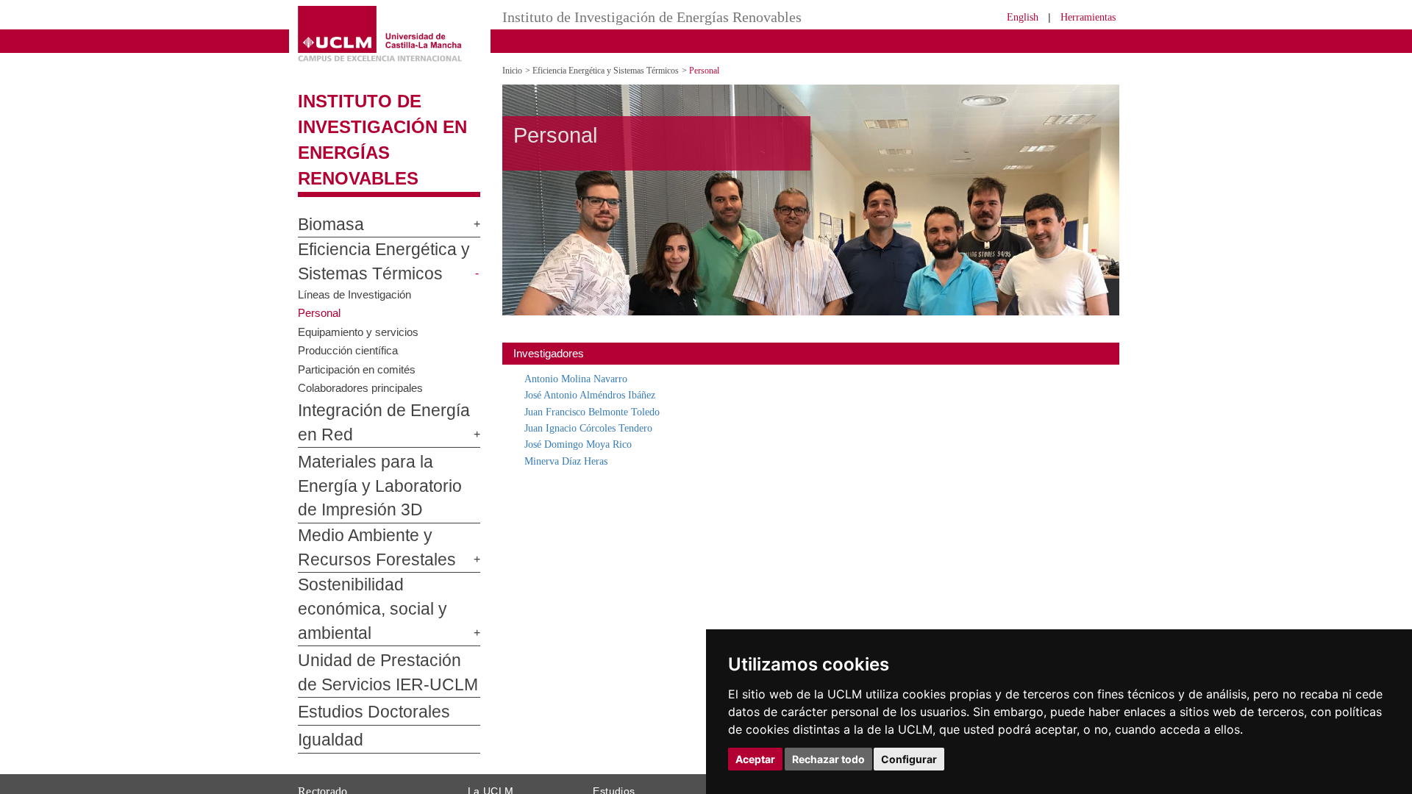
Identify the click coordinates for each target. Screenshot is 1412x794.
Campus (484, 743)
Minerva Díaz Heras (571, 461)
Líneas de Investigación (357, 268)
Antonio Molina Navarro (581, 378)
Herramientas (1083, 17)
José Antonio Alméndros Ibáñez (599, 394)
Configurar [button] (909, 759)
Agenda (483, 762)
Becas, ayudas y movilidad (647, 771)
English (1009, 17)
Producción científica (349, 324)
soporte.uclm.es (350, 787)
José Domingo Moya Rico (585, 444)
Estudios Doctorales (361, 639)
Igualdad (325, 667)
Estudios (614, 717)
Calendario (615, 780)
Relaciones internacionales (524, 734)
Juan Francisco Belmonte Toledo (602, 411)
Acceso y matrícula (632, 743)
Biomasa (325, 199)
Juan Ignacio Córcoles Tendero (597, 427)
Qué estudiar (620, 734)
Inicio (513, 70)
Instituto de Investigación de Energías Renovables (644, 16)
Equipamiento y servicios (361, 305)
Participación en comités (359, 342)
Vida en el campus (631, 762)
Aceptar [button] (755, 759)
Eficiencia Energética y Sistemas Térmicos (620, 70)
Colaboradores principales (363, 361)
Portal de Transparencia (518, 780)
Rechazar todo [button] (828, 759)
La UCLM (491, 717)
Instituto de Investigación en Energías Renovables (387, 127)
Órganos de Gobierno (513, 752)
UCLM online (619, 752)
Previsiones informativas (519, 771)
